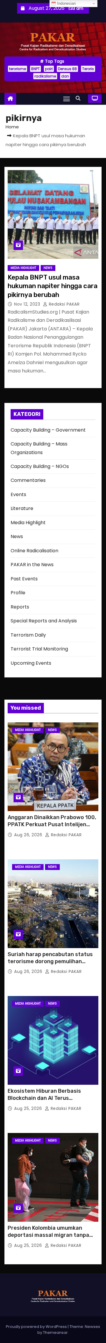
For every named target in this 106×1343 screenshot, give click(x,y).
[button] (79, 98)
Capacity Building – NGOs (40, 466)
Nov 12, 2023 (28, 304)
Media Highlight (23, 268)
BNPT (35, 68)
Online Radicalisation (34, 550)
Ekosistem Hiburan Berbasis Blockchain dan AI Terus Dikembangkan (44, 1098)
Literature (22, 508)
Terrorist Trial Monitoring (39, 648)
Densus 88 (67, 68)
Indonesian (66, 3)
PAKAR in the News (32, 564)
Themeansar (55, 1332)
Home (12, 127)
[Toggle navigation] (66, 98)
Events (18, 494)
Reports (20, 606)
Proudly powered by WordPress (37, 1326)
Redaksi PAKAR (63, 304)
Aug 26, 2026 (29, 835)
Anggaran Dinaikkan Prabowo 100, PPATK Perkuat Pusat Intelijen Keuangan (52, 824)
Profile (18, 592)
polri (49, 68)
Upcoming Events (31, 663)
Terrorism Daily (28, 635)
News (48, 268)
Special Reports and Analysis (44, 620)
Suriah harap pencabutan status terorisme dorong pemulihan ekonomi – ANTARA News (50, 961)
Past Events (24, 578)
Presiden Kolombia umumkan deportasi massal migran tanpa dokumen (48, 1235)
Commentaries (28, 480)
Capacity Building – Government (48, 430)
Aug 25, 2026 (28, 1108)
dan (65, 76)
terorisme (17, 68)
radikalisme (45, 76)
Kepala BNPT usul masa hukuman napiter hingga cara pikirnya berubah (52, 286)
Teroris (88, 68)
